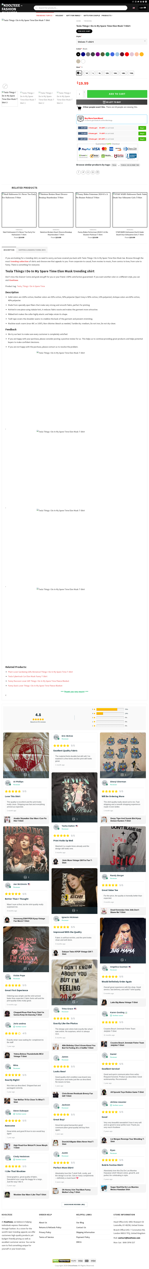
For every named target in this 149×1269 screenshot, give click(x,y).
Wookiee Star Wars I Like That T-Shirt (30, 1195)
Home (78, 21)
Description (9, 250)
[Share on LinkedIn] (97, 172)
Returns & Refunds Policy (50, 1227)
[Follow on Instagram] (136, 2)
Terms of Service (46, 1237)
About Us (43, 1222)
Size (78, 67)
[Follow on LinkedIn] (146, 2)
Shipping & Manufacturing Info (32, 250)
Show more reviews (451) (74, 1204)
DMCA (78, 1242)
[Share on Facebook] (78, 172)
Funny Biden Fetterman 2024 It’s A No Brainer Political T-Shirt (93, 233)
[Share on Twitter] (83, 172)
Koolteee (13, 280)
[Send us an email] (141, 2)
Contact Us (81, 1227)
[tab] (9, 250)
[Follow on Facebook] (133, 2)
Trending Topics (44, 15)
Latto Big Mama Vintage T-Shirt (124, 1002)
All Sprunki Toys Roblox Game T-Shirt (127, 1092)
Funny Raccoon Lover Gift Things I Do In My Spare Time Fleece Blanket (38, 681)
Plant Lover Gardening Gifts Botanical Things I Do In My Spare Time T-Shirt (40, 671)
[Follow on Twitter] (138, 2)
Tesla (114, 165)
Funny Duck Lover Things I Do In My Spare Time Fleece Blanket (35, 685)
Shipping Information (85, 1232)
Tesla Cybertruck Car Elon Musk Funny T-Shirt (27, 676)
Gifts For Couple (92, 15)
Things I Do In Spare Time (130, 165)
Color (79, 49)
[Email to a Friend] (88, 172)
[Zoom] (5, 86)
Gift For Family (73, 15)
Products (106, 15)
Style (78, 36)
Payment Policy (83, 1237)
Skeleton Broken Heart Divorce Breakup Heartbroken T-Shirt (56, 233)
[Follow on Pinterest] (143, 2)
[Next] (68, 54)
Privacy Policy (45, 1232)
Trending (88, 21)
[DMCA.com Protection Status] (61, 1261)
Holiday (59, 15)
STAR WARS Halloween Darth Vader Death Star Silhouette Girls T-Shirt (130, 233)
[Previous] (6, 54)
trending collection (19, 261)
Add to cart (117, 93)
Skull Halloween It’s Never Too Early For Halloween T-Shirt (19, 233)
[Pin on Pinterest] (93, 172)
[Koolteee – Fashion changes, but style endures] (13, 7)
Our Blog (80, 1222)
